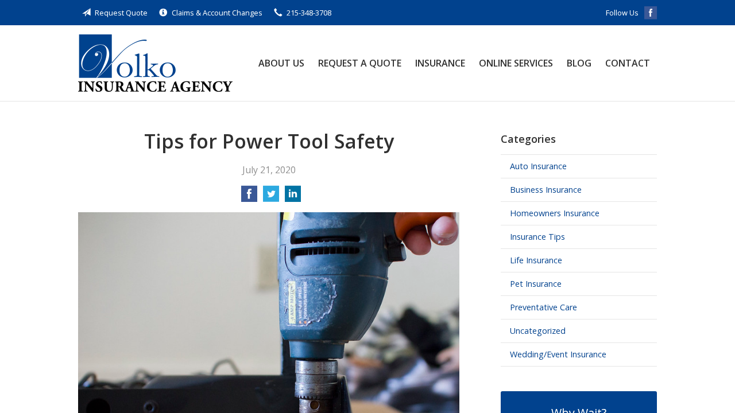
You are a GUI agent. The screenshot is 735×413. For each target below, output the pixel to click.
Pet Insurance (536, 283)
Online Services (516, 63)
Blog (579, 63)
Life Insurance (536, 260)
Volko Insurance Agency (155, 63)
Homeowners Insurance (554, 213)
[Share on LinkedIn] (293, 197)
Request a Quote (359, 63)
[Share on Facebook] (249, 197)
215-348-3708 (309, 12)
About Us (281, 63)
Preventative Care (543, 307)
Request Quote (121, 12)
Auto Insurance (538, 166)
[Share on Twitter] (271, 197)
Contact (627, 63)
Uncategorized (538, 330)
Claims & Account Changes (217, 12)
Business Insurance (546, 189)
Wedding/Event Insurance (558, 354)
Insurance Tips (537, 236)
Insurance (440, 63)
